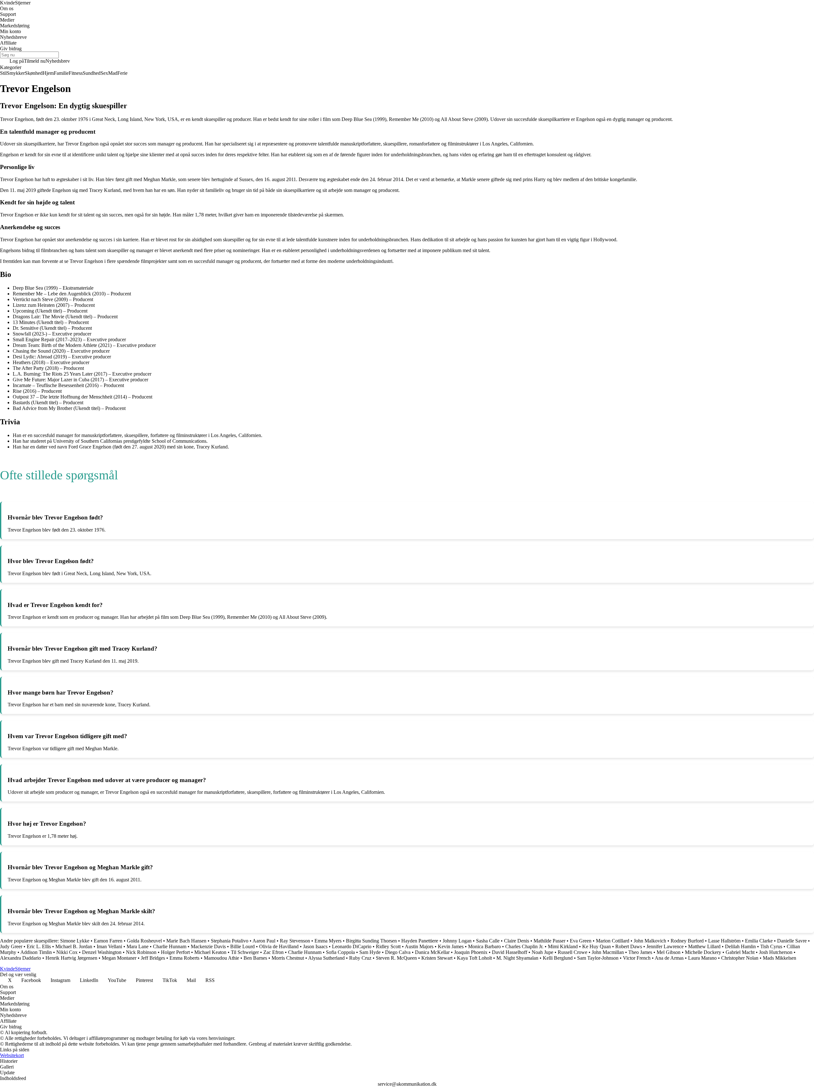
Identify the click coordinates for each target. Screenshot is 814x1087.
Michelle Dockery (703, 952)
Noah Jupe (542, 952)
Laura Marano (702, 958)
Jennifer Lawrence (665, 946)
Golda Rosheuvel (144, 940)
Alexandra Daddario (20, 958)
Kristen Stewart (436, 958)
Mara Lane (137, 946)
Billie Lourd (242, 946)
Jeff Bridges (153, 958)
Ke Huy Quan (596, 946)
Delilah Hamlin (740, 946)
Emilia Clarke (759, 940)
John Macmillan (608, 952)
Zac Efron (273, 952)
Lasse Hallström (724, 940)
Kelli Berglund (558, 958)
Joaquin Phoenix (470, 952)
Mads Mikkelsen (779, 958)
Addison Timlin (36, 952)
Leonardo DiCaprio (351, 946)
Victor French (637, 958)
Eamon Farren (108, 940)
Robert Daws (628, 946)
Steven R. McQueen (396, 958)
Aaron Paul (263, 940)
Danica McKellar (432, 952)
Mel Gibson (668, 952)
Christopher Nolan (739, 958)
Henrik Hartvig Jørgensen (71, 958)
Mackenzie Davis (208, 946)
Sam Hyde (370, 952)
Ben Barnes (255, 958)
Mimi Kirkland (563, 946)
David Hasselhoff (509, 952)
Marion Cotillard (612, 940)
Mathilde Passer (549, 940)
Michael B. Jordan (73, 946)
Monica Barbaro (484, 946)
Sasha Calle (488, 940)
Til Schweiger (245, 952)
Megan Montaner (119, 958)
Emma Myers (327, 940)
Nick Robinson (141, 952)
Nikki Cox (67, 952)
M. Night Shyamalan (517, 958)
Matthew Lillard (704, 946)
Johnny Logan (457, 940)
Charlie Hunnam (169, 946)
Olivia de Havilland (279, 946)
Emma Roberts (184, 958)
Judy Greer (11, 946)
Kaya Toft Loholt (474, 958)
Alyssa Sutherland (326, 958)
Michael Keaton (210, 952)
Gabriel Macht (740, 952)
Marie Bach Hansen (186, 940)
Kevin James (451, 946)
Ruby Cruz (360, 958)
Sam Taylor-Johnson (597, 958)
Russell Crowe (572, 952)
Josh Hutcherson (775, 952)
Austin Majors (419, 946)
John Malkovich (650, 940)
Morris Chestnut (288, 958)
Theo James (640, 952)
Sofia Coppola (340, 952)
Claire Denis (516, 940)
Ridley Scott (388, 946)
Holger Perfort (175, 952)
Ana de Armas (669, 958)
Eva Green (580, 940)
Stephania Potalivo (229, 940)
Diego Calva (397, 952)
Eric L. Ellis (39, 946)
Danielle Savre (792, 940)
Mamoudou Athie (221, 958)
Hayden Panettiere (419, 940)
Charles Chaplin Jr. (524, 946)
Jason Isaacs (315, 946)
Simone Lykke (74, 940)
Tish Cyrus (771, 946)
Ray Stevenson (295, 940)
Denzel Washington (101, 952)
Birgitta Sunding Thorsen (371, 940)
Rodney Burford (687, 940)
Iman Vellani (109, 946)
